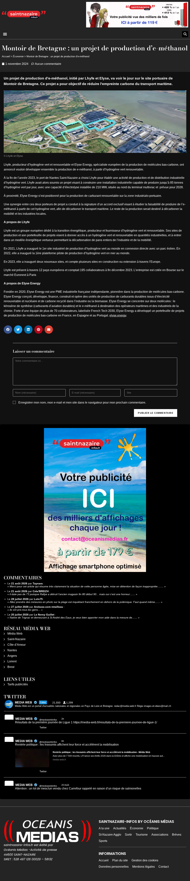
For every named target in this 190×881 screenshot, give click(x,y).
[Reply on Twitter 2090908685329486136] (17, 728)
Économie (18, 56)
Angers (12, 655)
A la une (104, 828)
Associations (159, 834)
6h (63, 741)
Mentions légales (143, 866)
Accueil (6, 56)
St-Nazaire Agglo (110, 834)
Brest (10, 666)
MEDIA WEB (24, 718)
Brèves (176, 834)
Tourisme (142, 834)
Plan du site (120, 860)
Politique (153, 828)
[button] (5, 34)
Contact (163, 866)
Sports (103, 840)
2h (63, 719)
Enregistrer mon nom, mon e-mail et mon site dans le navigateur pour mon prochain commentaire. (82, 402)
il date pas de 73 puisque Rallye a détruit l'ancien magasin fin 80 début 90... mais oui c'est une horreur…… (72, 594)
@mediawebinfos (48, 720)
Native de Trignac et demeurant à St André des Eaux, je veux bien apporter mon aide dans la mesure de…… (73, 617)
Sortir (128, 834)
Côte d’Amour (16, 644)
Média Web (14, 633)
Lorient (12, 661)
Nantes (12, 650)
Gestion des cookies (145, 860)
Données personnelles (114, 866)
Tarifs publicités (17, 684)
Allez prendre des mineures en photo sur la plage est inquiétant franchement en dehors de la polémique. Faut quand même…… (85, 601)
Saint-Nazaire (16, 639)
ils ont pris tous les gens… (25, 609)
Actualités (119, 828)
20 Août (65, 785)
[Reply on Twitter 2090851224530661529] (17, 771)
